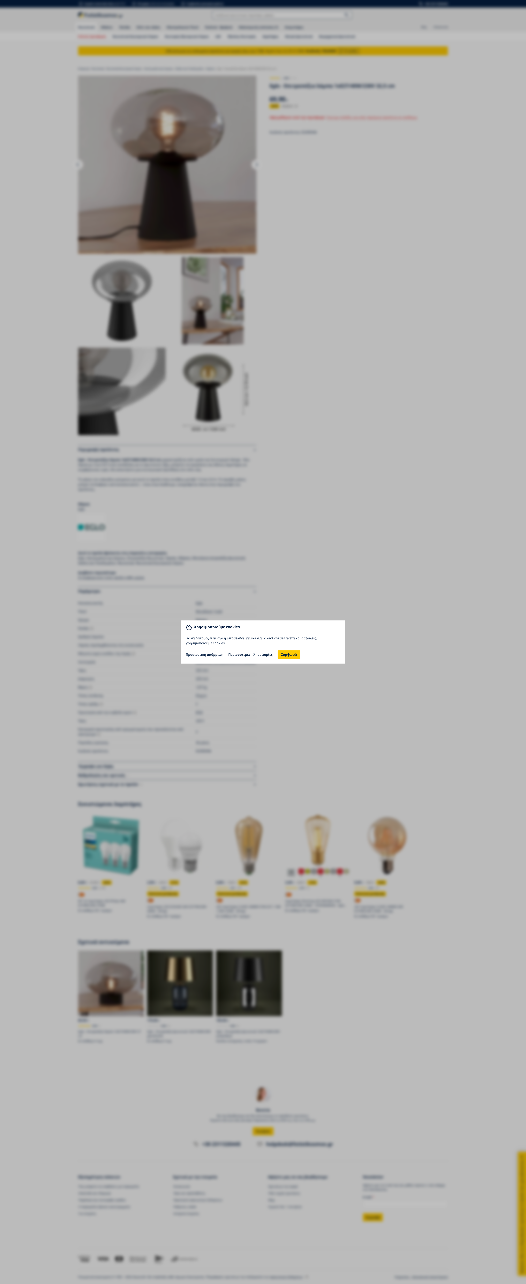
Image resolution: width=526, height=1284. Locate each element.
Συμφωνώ (289, 654)
